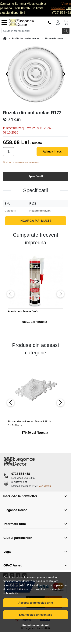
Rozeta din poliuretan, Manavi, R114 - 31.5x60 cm (30, 423)
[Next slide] (64, 74)
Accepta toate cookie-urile (35, 602)
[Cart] (66, 22)
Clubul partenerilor (17, 538)
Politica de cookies (38, 585)
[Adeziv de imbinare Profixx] (35, 281)
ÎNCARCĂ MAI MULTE (35, 220)
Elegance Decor (15, 510)
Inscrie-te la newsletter (20, 496)
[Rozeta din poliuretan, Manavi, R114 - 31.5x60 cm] (35, 391)
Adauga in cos (52, 151)
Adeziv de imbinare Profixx (24, 311)
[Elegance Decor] (22, 22)
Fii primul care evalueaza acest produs (21, 162)
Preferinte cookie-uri (35, 625)
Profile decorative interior (26, 38)
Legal (7, 551)
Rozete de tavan (54, 38)
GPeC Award (12, 565)
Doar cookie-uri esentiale (35, 614)
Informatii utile (14, 524)
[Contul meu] (57, 22)
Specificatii (35, 176)
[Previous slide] (7, 74)
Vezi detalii (45, 486)
